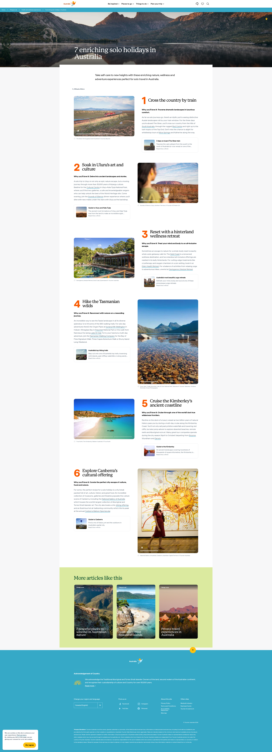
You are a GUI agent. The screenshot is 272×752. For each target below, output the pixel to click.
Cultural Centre (93, 187)
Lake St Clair (96, 333)
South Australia (148, 126)
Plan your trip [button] (156, 4)
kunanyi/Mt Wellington (115, 327)
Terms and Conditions (168, 706)
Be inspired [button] (113, 4)
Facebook (125, 704)
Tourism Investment (187, 709)
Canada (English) (81, 705)
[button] (78, 130)
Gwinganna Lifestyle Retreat (181, 269)
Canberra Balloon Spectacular (97, 511)
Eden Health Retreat (150, 266)
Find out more (21, 735)
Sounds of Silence (95, 196)
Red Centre (177, 126)
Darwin (158, 438)
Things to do (13, 10)
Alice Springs (164, 132)
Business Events (186, 706)
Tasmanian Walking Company (102, 336)
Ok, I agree (29, 745)
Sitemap (164, 713)
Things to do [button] (141, 4)
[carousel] (104, 116)
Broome (192, 435)
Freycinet (99, 330)
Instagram (144, 704)
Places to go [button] (126, 4)
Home (3, 10)
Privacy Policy (165, 703)
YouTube (125, 708)
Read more (90, 686)
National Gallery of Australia (113, 499)
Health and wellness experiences (31, 10)
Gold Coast (175, 254)
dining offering (122, 505)
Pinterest (144, 708)
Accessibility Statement (165, 709)
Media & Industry (186, 703)
